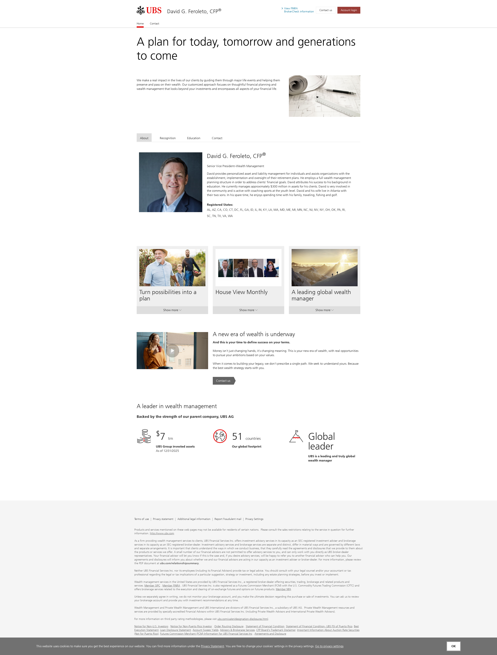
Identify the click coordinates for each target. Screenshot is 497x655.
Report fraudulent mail (228, 519)
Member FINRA (171, 585)
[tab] (144, 137)
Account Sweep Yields (205, 630)
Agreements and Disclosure (270, 633)
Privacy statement (163, 519)
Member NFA (283, 589)
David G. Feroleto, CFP (194, 11)
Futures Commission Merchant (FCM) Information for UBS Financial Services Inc (206, 633)
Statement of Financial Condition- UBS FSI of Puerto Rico (319, 626)
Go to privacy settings (329, 646)
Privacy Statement (212, 646)
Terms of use (141, 519)
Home (140, 23)
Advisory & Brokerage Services (237, 630)
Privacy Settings (254, 519)
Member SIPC (152, 585)
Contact (154, 23)
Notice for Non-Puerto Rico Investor (191, 626)
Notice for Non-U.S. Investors (151, 626)
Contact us (325, 10)
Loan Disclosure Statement (175, 630)
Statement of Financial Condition (265, 626)
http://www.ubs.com (162, 533)
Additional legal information (193, 519)
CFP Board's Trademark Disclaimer (275, 630)
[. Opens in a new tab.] (149, 10)
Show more (172, 311)
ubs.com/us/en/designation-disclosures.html (242, 619)
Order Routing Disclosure (228, 626)
